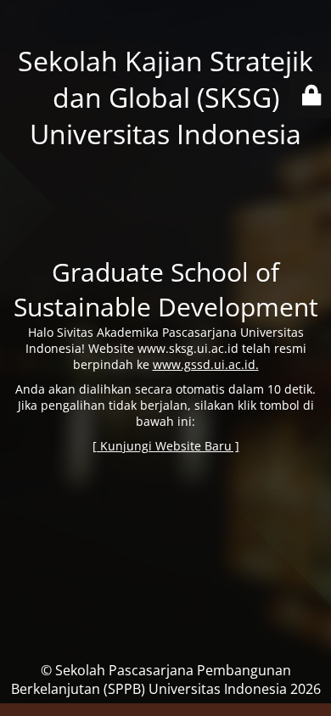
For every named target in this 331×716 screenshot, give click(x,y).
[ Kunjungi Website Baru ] (166, 446)
